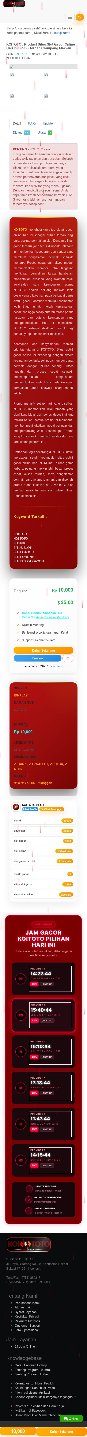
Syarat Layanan (26, 1311)
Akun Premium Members (52, 617)
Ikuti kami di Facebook (30, 1410)
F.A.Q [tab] (32, 123)
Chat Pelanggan (53, 809)
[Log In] (80, 17)
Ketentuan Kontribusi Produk (34, 1383)
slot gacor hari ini (42, 861)
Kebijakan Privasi (27, 1316)
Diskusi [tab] (21, 132)
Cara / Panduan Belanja (31, 1365)
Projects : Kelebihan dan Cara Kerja (39, 1406)
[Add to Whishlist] (68, 658)
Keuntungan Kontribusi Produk (36, 1387)
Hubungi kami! (60, 32)
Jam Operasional (26, 1329)
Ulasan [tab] (44, 132)
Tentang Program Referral (32, 1369)
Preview (37, 658)
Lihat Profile (30, 809)
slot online (42, 851)
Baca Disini (55, 666)
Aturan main (23, 1307)
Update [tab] (48, 123)
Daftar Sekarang (43, 650)
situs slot (42, 831)
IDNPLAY (21, 695)
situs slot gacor (42, 884)
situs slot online (42, 894)
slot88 (42, 820)
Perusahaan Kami (27, 1302)
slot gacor (42, 841)
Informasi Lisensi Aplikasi (32, 1392)
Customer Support (27, 1325)
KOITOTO (20, 54)
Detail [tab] (17, 123)
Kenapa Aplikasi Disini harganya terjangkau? (45, 1396)
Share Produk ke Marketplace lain (38, 1415)
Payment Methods (27, 1321)
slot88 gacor (42, 874)
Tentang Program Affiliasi (32, 1374)
